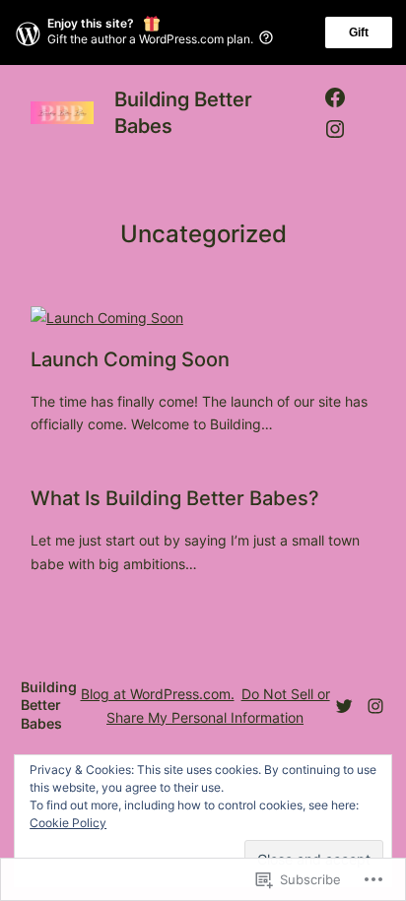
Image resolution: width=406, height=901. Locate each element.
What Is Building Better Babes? (175, 498)
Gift (359, 32)
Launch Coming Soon (130, 359)
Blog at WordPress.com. (158, 693)
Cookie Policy (68, 822)
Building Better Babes (49, 705)
